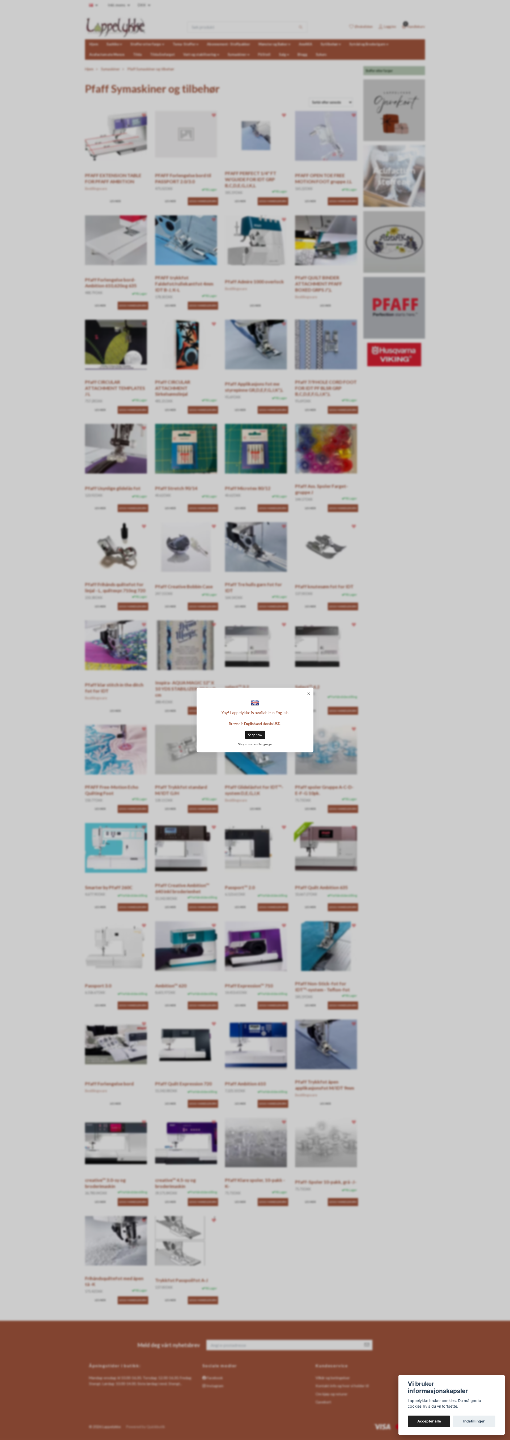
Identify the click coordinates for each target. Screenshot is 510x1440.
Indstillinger (474, 1421)
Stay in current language (255, 744)
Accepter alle (429, 1421)
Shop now (255, 735)
